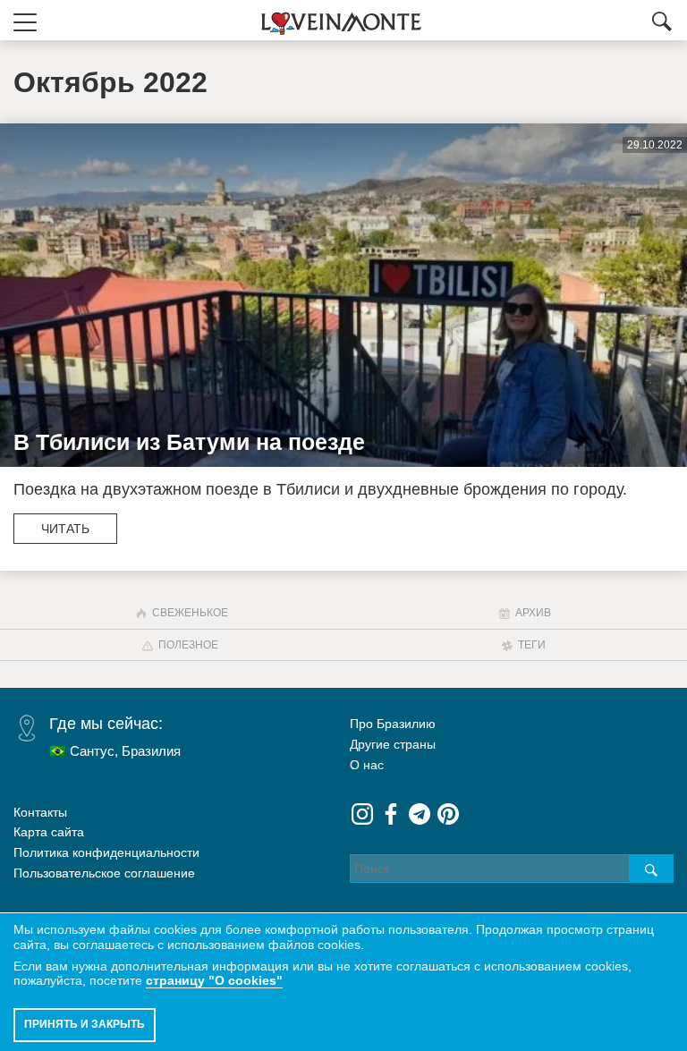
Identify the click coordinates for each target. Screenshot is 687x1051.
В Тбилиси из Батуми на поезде (189, 441)
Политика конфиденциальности (106, 852)
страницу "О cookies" (214, 980)
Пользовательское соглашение (104, 873)
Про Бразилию (393, 723)
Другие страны (393, 744)
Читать (65, 528)
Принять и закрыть (84, 1024)
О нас (367, 765)
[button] (25, 20)
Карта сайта (48, 832)
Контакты (40, 812)
